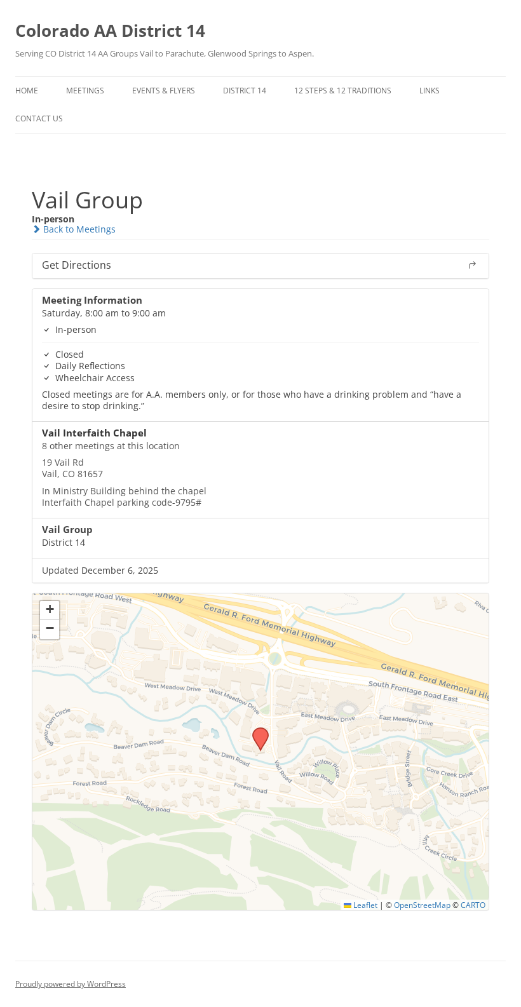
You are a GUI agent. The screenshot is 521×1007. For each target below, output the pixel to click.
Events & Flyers (163, 90)
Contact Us (39, 118)
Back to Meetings (78, 229)
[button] (256, 731)
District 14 (244, 90)
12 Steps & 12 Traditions (342, 90)
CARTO (473, 905)
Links (429, 90)
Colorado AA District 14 (110, 30)
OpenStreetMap (422, 905)
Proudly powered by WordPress (70, 983)
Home (26, 90)
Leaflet (364, 905)
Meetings (85, 90)
